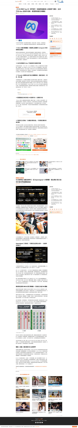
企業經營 (17, 7)
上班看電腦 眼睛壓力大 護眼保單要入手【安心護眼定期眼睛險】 (39, 412)
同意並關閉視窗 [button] (75, 426)
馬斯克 (38, 154)
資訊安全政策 (36, 420)
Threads (29, 154)
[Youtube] (37, 422)
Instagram (23, 154)
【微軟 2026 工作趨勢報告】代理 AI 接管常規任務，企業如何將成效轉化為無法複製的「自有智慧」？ (31, 162)
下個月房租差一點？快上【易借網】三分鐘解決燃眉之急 (55, 412)
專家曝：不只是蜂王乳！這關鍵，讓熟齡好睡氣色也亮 (22, 387)
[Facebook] (35, 422)
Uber (32, 154)
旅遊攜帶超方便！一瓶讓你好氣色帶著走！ (38, 386)
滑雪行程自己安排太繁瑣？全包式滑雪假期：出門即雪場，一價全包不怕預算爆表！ (38, 400)
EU (16, 154)
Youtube (32, 1)
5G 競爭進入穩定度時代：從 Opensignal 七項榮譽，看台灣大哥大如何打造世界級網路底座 (56, 19)
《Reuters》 (39, 134)
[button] (19, 40)
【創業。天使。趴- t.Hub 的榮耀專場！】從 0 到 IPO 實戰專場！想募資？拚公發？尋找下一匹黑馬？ (32, 169)
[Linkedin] (39, 422)
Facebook (19, 154)
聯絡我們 (35, 1)
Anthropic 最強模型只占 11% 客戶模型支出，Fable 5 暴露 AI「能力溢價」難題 (56, 26)
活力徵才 (38, 1)
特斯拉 (35, 154)
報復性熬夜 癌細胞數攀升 (19, 412)
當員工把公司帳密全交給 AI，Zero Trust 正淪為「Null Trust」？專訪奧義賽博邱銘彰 (56, 32)
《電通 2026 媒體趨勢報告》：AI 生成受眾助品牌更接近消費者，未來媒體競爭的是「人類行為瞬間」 (55, 169)
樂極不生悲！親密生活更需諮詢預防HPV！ (54, 386)
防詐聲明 (42, 1)
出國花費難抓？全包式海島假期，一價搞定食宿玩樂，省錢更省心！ (55, 400)
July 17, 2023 (29, 94)
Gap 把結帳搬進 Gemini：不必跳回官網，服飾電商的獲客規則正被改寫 (56, 29)
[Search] (55, 1)
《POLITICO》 (30, 134)
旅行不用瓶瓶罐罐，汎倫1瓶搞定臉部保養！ (22, 399)
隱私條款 (32, 420)
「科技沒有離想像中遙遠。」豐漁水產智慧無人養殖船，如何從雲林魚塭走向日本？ (56, 22)
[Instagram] (42, 422)
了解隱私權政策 (37, 426)
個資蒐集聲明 (54, 55)
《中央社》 (34, 134)
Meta (26, 154)
